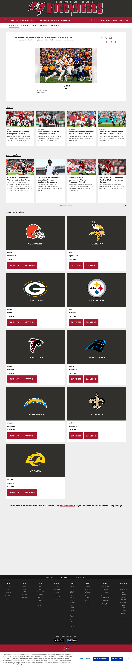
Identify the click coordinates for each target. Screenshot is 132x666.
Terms (72, 629)
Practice (57, 592)
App (124, 586)
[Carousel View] (107, 42)
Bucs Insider (40, 600)
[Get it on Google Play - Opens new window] (72, 641)
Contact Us (88, 600)
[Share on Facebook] (101, 39)
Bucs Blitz (24, 594)
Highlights (40, 594)
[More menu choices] (73, 20)
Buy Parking (30, 265)
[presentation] (125, 148)
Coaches (8, 589)
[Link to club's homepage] (5, 20)
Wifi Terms (105, 600)
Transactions (8, 592)
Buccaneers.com (67, 505)
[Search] (91, 20)
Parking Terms (105, 604)
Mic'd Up (40, 597)
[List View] (115, 42)
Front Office (8, 595)
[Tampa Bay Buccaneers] (66, 649)
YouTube (124, 610)
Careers (88, 586)
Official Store (123, 589)
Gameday (105, 589)
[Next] (116, 66)
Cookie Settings (85, 658)
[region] (66, 659)
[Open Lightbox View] (66, 72)
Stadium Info (105, 586)
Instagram (123, 619)
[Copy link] (115, 38)
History (8, 599)
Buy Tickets (14, 265)
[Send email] (110, 39)
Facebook (123, 613)
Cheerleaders (56, 599)
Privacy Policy (17, 664)
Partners (87, 604)
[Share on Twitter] (105, 39)
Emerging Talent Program (87, 591)
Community (24, 597)
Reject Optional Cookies (101, 658)
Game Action (56, 589)
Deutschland (124, 623)
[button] (63, 148)
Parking (106, 592)
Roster (8, 586)
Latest (24, 586)
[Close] (129, 659)
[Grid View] (111, 42)
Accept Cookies (117, 658)
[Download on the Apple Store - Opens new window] (59, 640)
